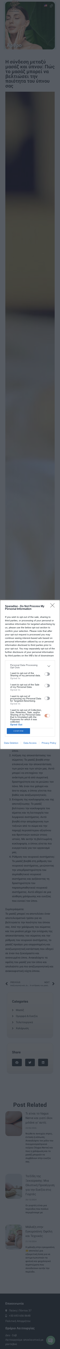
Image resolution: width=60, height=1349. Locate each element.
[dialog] (30, 674)
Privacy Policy (49, 743)
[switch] (47, 674)
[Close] (53, 606)
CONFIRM (19, 731)
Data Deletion (11, 743)
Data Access (30, 743)
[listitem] (30, 666)
